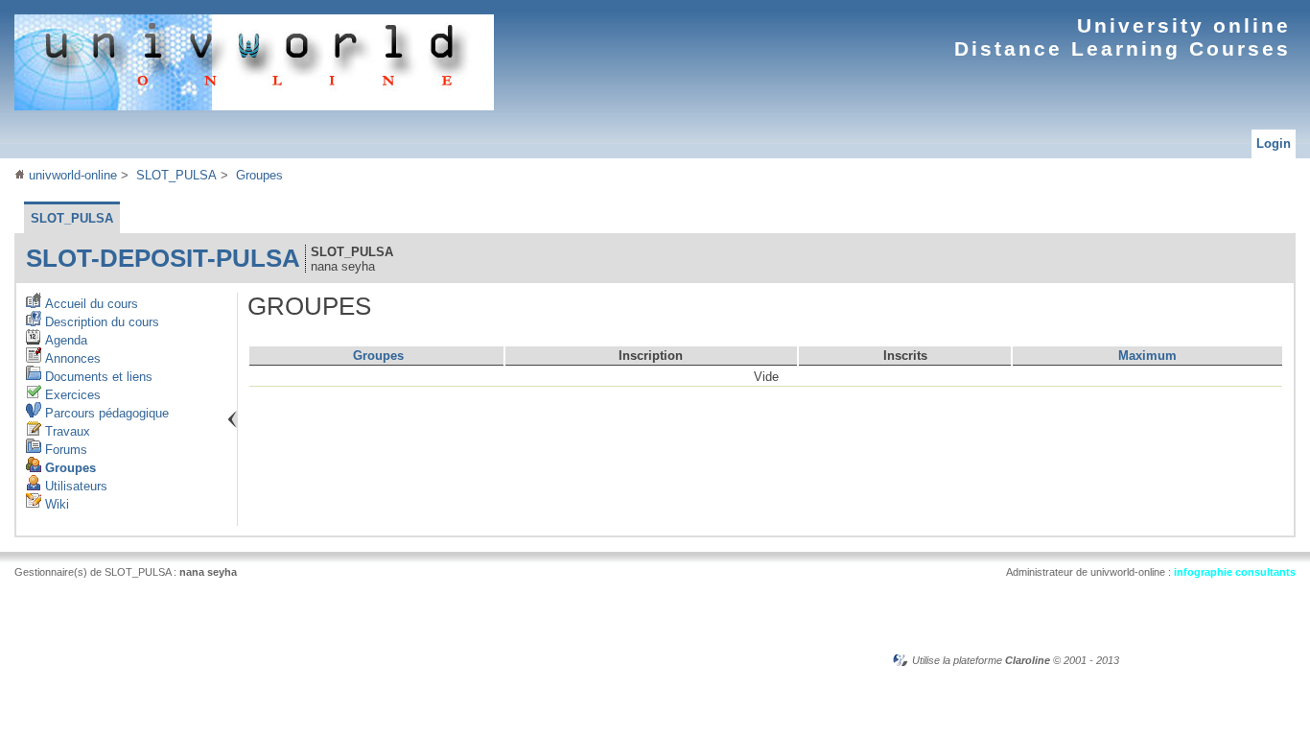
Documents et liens (96, 376)
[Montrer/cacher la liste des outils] (232, 419)
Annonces (71, 358)
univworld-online (71, 175)
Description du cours (100, 322)
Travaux (65, 431)
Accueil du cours (89, 304)
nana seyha (208, 572)
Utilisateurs (74, 486)
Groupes (259, 175)
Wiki (55, 504)
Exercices (71, 395)
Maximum (1147, 355)
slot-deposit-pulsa (163, 258)
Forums (64, 449)
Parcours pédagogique (105, 413)
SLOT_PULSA (176, 175)
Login (1273, 143)
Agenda (64, 340)
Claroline (1027, 660)
